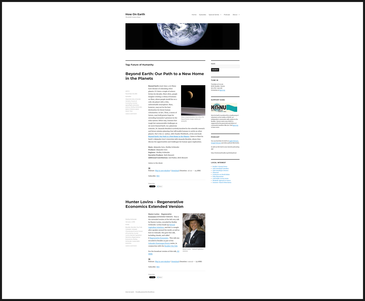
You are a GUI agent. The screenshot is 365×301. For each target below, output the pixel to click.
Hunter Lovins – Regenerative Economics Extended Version (154, 204)
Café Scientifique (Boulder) (221, 168)
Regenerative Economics (159, 238)
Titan (131, 111)
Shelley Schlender (136, 107)
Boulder (128, 227)
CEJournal (216, 172)
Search (213, 64)
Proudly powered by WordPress (145, 292)
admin (127, 91)
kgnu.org (222, 90)
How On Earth (135, 14)
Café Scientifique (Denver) (221, 170)
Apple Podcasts (233, 141)
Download (175, 171)
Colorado (128, 229)
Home (194, 15)
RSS (158, 176)
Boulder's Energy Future (220, 166)
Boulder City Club (171, 246)
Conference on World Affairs (221, 174)
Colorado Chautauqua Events (159, 243)
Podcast (227, 15)
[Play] (176, 168)
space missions (130, 109)
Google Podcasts (216, 143)
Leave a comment (131, 113)
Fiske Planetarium (218, 176)
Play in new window (162, 171)
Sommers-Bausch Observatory (222, 182)
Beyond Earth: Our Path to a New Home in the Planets (168, 136)
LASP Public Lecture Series (221, 178)
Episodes (202, 15)
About (235, 15)
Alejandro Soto (130, 99)
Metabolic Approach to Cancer (222, 180)
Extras (127, 224)
